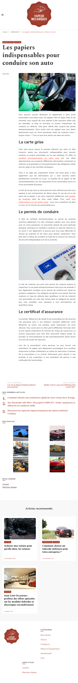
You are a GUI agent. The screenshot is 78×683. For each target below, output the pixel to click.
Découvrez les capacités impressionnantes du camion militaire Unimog (38, 412)
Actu (43, 658)
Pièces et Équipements (50, 649)
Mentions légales (9, 487)
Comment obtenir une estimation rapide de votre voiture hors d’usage (41, 397)
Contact (5, 484)
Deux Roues (46, 635)
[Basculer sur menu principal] (3, 14)
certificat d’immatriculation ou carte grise (39, 158)
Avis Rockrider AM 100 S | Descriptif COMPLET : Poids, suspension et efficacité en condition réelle (41, 404)
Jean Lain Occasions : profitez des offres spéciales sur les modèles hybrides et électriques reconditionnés (19, 600)
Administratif (8, 42)
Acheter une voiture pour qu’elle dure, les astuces (18, 547)
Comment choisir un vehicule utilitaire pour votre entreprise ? (55, 549)
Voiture (17, 42)
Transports (47, 542)
